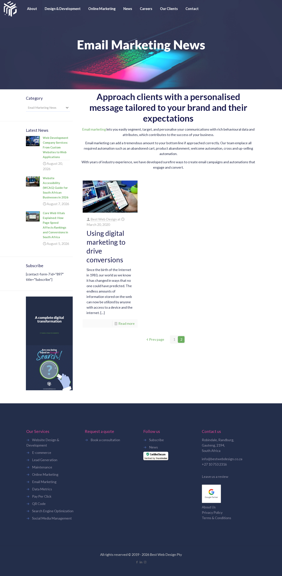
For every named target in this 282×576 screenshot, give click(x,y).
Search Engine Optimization (52, 511)
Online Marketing (45, 474)
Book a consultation (105, 440)
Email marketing (94, 129)
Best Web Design (104, 219)
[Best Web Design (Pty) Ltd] (10, 8)
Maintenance (42, 467)
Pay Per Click (41, 496)
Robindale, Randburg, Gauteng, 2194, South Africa (218, 445)
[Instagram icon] (145, 562)
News (153, 447)
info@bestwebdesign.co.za (222, 459)
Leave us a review (215, 476)
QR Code (39, 503)
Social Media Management (52, 518)
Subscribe (156, 440)
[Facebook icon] (137, 562)
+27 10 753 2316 (214, 464)
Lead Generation (44, 460)
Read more (126, 323)
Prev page (156, 339)
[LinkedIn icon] (141, 562)
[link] (49, 343)
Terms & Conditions (216, 518)
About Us (209, 507)
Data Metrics (42, 489)
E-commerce (41, 452)
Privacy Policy (212, 512)
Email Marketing (44, 482)
